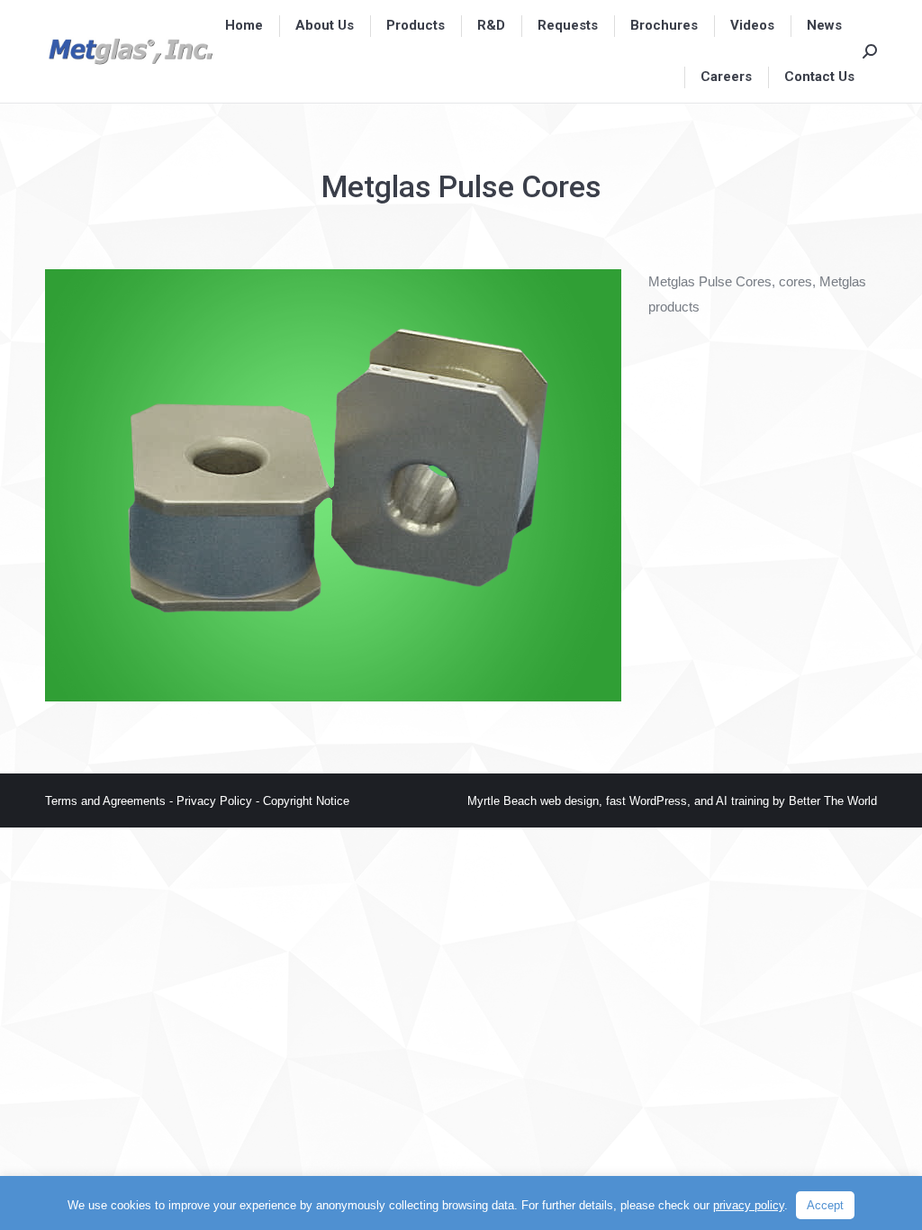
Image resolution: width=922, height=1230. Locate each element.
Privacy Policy (214, 801)
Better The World (833, 801)
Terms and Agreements (107, 801)
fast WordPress (646, 801)
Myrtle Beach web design (533, 801)
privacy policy (748, 1205)
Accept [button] (825, 1205)
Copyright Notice (306, 801)
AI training (742, 801)
